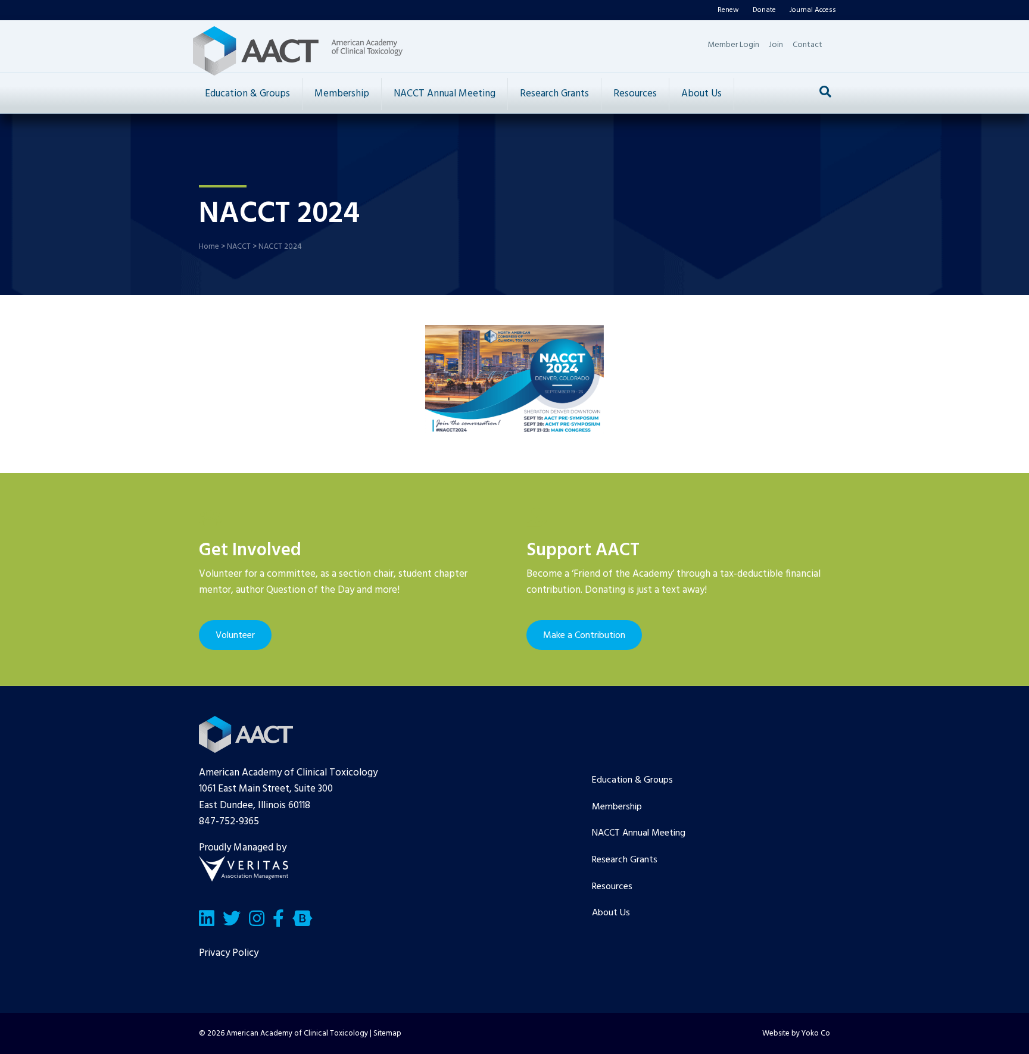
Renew (728, 10)
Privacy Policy (228, 953)
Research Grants (554, 94)
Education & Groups (247, 94)
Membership (341, 94)
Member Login (733, 45)
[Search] (825, 91)
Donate (764, 10)
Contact (807, 45)
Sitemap (387, 1033)
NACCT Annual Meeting (444, 94)
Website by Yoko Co (796, 1033)
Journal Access (813, 10)
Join (776, 45)
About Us (701, 94)
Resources (635, 94)
